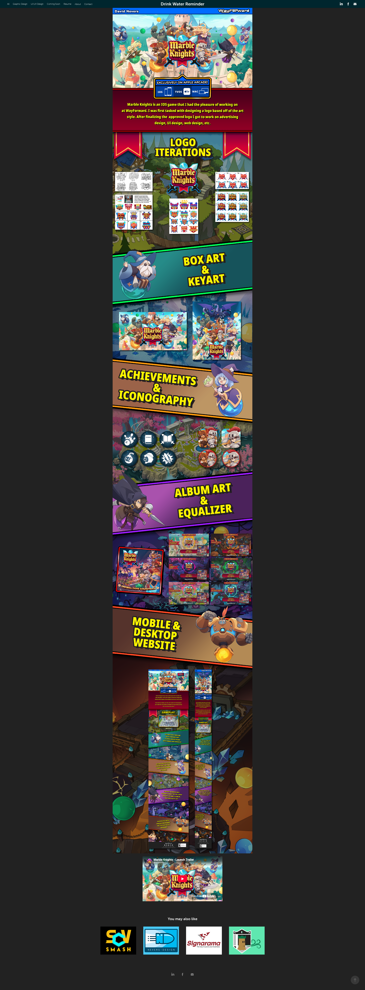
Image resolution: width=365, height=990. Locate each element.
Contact (88, 4)
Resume (67, 4)
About (78, 4)
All (8, 4)
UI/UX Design (37, 4)
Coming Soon (53, 4)
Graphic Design (20, 4)
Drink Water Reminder (182, 4)
